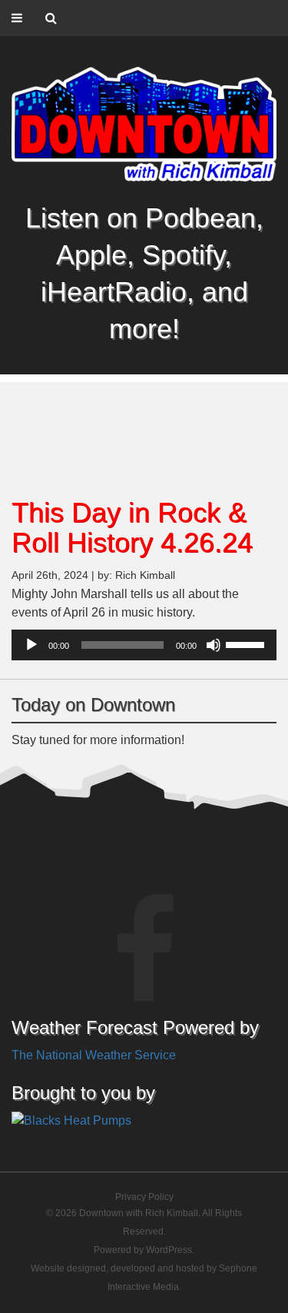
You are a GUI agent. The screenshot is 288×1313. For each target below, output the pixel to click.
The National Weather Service (94, 1055)
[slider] (247, 643)
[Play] (31, 645)
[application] (144, 645)
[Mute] (213, 645)
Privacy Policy (144, 1197)
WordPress (169, 1250)
